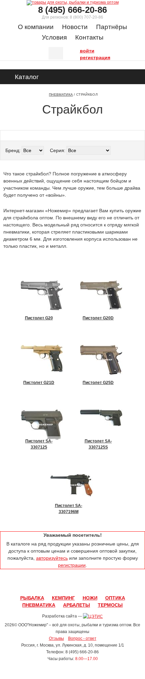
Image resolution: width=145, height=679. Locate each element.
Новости (75, 26)
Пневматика (61, 94)
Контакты (89, 37)
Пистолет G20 (39, 318)
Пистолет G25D (98, 382)
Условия (54, 37)
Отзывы (56, 638)
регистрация (81, 57)
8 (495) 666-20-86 (72, 10)
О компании (36, 26)
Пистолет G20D (98, 318)
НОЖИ (90, 598)
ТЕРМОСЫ (110, 605)
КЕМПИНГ (63, 598)
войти (81, 50)
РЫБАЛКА (32, 598)
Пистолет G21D (38, 382)
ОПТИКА (115, 598)
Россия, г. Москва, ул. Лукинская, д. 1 (55, 645)
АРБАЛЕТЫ (76, 605)
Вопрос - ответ (82, 638)
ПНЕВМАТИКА (38, 605)
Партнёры (111, 26)
